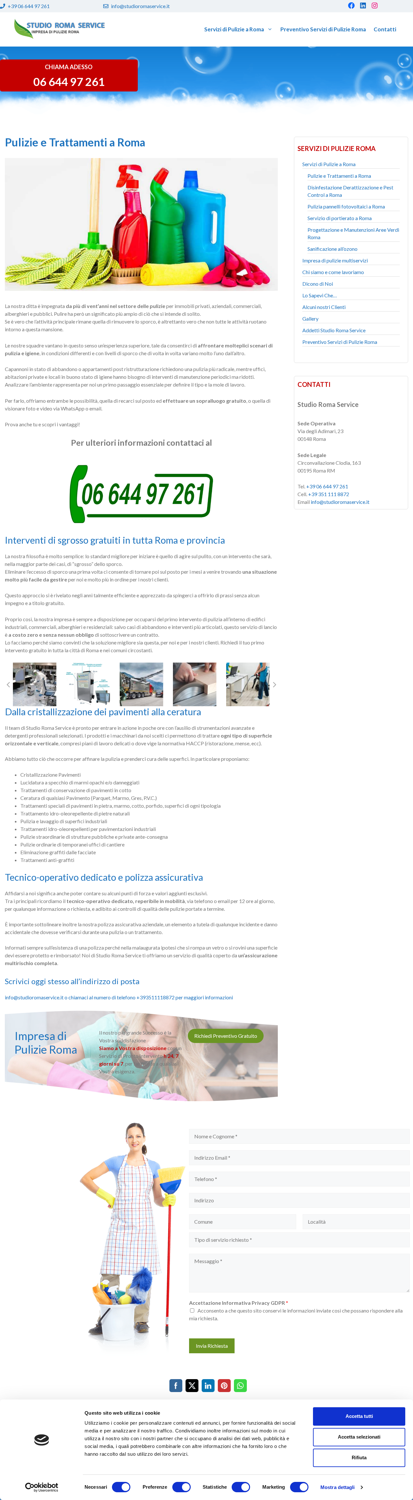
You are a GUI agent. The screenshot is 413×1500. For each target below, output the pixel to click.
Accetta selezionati (359, 1437)
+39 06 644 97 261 (29, 6)
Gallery (310, 318)
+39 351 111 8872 (328, 494)
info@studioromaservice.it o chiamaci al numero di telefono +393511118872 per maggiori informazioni (119, 997)
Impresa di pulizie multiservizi (335, 260)
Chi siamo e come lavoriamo (333, 272)
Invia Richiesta (212, 1346)
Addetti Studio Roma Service (334, 330)
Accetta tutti (359, 1416)
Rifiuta (359, 1457)
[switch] (181, 1487)
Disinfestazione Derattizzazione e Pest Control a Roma (350, 191)
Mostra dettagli (337, 1487)
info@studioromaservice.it (140, 6)
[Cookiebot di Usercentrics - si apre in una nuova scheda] (42, 1487)
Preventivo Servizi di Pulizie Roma (323, 29)
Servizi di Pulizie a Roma (234, 29)
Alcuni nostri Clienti (324, 307)
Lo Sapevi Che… (319, 295)
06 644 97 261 (69, 81)
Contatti (385, 29)
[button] (8, 684)
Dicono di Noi (317, 284)
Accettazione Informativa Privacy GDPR (238, 1303)
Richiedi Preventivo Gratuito (225, 1036)
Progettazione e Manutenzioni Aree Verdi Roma (353, 233)
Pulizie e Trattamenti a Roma (339, 176)
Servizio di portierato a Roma (339, 218)
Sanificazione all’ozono (332, 249)
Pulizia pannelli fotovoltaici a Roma (346, 206)
